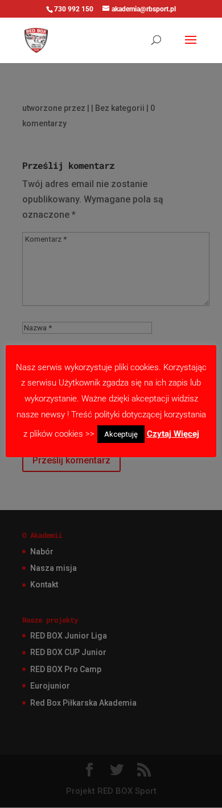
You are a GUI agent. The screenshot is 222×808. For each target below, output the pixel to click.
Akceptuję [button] (121, 434)
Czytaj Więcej (173, 434)
